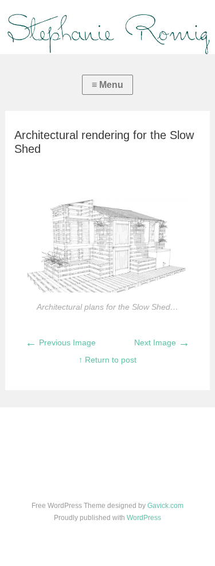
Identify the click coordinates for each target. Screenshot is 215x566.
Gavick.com (165, 506)
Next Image (162, 342)
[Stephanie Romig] (107, 27)
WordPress (144, 518)
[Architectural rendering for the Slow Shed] (107, 289)
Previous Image (60, 342)
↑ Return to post (107, 359)
